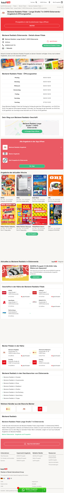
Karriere (3, 460)
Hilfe (2, 481)
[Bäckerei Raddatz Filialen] (24, 409)
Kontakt (34, 484)
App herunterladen (53, 462)
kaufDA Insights (53, 460)
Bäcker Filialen (22, 6)
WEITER (32, 26)
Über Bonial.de (4, 456)
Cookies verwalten (37, 486)
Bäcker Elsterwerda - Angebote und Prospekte (16, 434)
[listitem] (8, 188)
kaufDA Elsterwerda (6, 6)
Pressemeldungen (53, 464)
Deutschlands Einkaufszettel (52, 456)
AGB (2, 486)
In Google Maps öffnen (32, 131)
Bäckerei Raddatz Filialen (35, 6)
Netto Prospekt (37, 458)
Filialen (15, 6)
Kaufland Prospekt (21, 458)
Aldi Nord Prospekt (37, 456)
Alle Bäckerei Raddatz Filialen (52, 45)
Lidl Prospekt (36, 460)
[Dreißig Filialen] (39, 409)
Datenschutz (4, 484)
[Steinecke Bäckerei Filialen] (8, 409)
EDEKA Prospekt (21, 456)
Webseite (9, 48)
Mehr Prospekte (32, 234)
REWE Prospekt (21, 460)
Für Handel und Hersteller (7, 458)
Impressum (35, 481)
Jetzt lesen (36, 277)
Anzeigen (59, 7)
